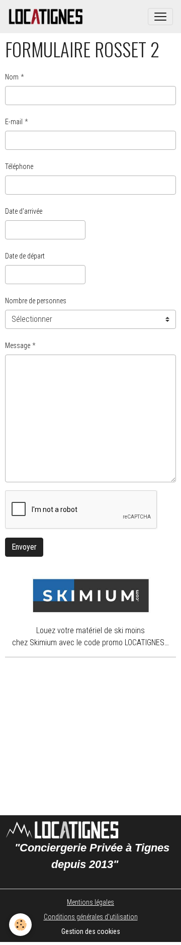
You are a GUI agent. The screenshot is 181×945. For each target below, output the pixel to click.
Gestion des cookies (90, 931)
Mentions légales (90, 902)
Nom (12, 77)
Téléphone (19, 166)
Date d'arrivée (23, 211)
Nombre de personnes (35, 301)
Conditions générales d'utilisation (91, 917)
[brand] (47, 16)
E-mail (14, 122)
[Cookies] (20, 924)
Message (17, 345)
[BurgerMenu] (160, 16)
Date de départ (25, 256)
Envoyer (24, 547)
